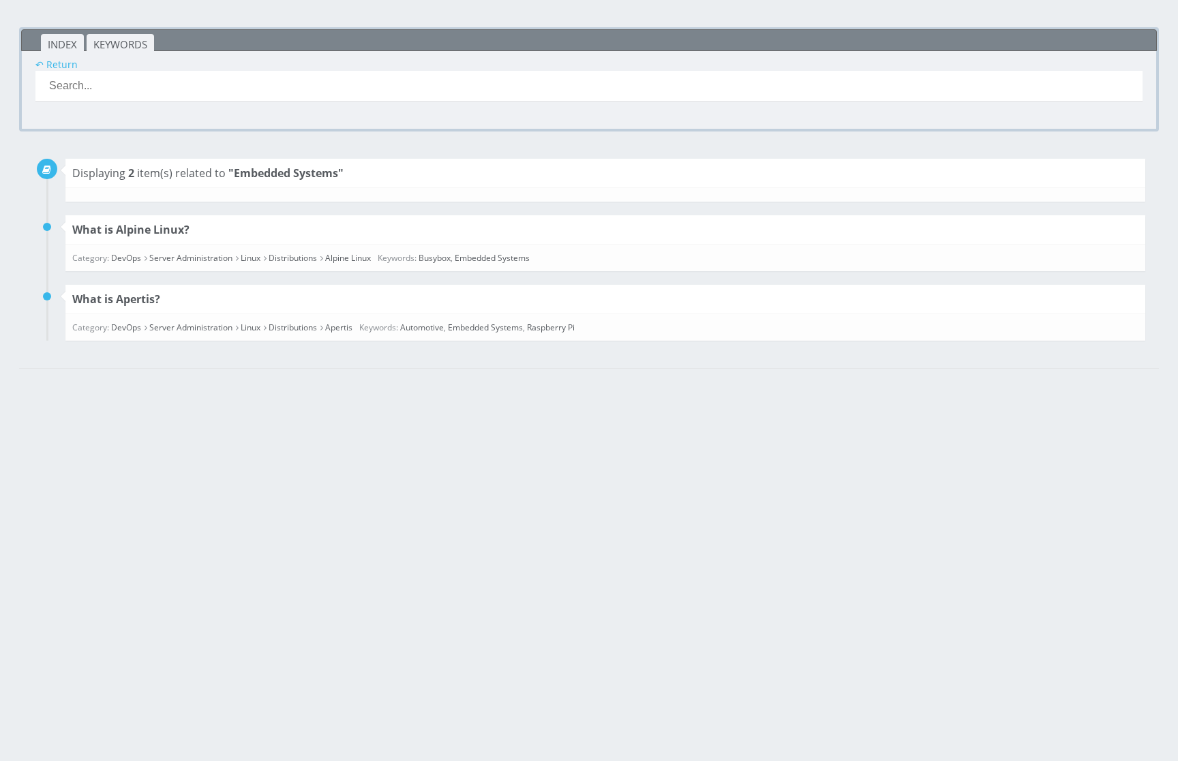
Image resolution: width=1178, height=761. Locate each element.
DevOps (126, 258)
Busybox (435, 258)
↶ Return (56, 64)
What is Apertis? (116, 299)
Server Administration (190, 258)
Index (62, 44)
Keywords (120, 44)
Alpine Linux (348, 258)
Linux (250, 258)
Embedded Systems (492, 258)
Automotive (422, 327)
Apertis (338, 327)
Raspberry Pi (551, 327)
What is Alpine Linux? (131, 229)
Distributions (293, 258)
